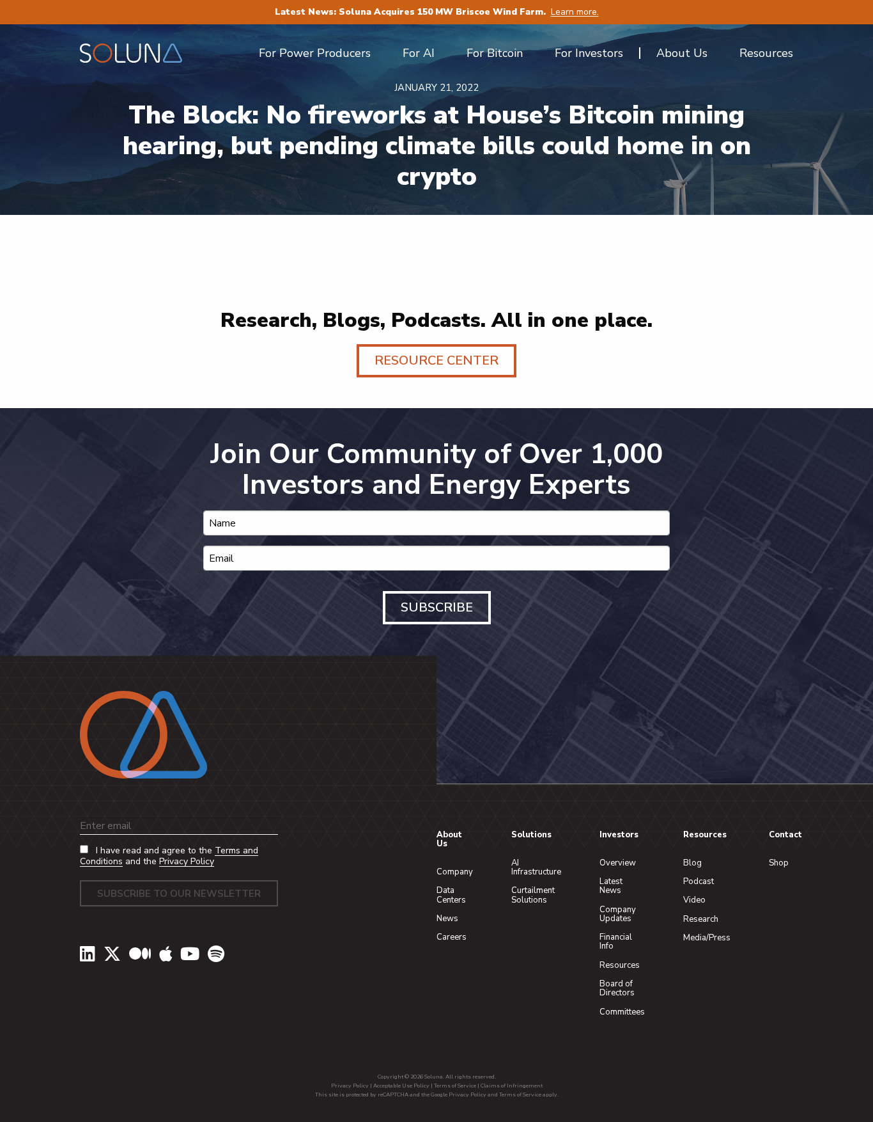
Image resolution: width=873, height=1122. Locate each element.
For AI (419, 53)
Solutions (531, 835)
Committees (622, 1012)
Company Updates (617, 914)
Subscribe (437, 607)
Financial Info (615, 941)
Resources (619, 965)
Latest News (610, 886)
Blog (692, 863)
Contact (785, 835)
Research (700, 919)
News (447, 918)
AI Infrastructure (536, 867)
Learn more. (575, 12)
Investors (618, 835)
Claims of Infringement (512, 1085)
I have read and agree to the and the (169, 856)
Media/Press (706, 938)
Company (454, 872)
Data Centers (451, 895)
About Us (449, 839)
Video (694, 900)
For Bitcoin (495, 53)
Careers (451, 937)
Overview (617, 863)
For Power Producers (315, 53)
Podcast (698, 881)
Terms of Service (455, 1085)
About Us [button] (681, 53)
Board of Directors (617, 988)
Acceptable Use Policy (401, 1085)
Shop (779, 863)
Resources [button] (766, 53)
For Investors (589, 53)
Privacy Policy (186, 861)
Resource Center (436, 360)
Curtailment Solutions (533, 895)
